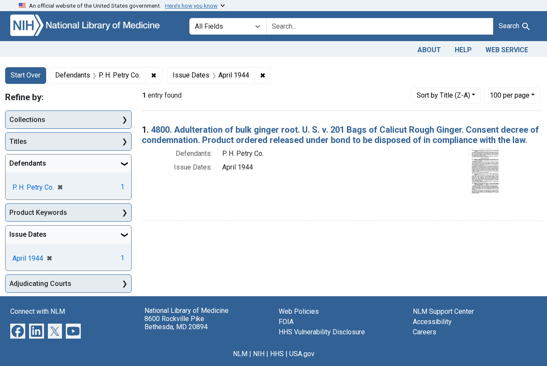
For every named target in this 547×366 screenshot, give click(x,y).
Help (463, 50)
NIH (259, 354)
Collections (27, 120)
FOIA (286, 322)
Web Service (506, 50)
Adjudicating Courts (40, 284)
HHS (277, 354)
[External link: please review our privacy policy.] (17, 331)
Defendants (27, 163)
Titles (18, 141)
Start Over (26, 75)
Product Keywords (38, 212)
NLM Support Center (443, 311)
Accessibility (432, 322)
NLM (240, 354)
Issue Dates (28, 234)
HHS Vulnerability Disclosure (322, 332)
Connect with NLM (37, 311)
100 (509, 95)
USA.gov (302, 354)
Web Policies (299, 311)
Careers (424, 332)
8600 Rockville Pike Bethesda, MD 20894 (176, 323)
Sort (443, 95)
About (429, 50)
